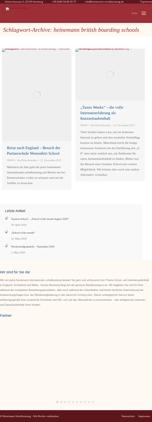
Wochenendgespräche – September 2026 (32, 246)
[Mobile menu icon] (143, 13)
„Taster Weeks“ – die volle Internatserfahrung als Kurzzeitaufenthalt (101, 112)
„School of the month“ (23, 232)
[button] (57, 402)
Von (27, 160)
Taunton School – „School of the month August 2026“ (40, 218)
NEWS (10, 160)
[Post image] (6, 218)
